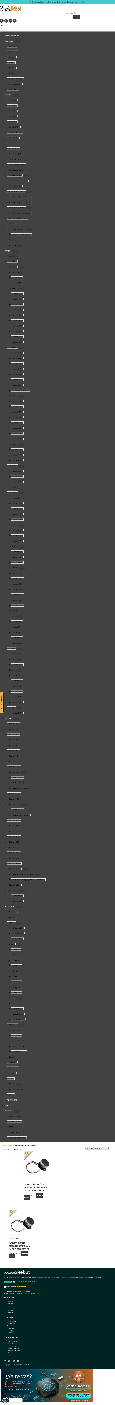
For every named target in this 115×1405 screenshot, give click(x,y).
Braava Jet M (17, 939)
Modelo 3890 (17, 439)
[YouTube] (14, 1361)
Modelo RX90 (17, 901)
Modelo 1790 (17, 331)
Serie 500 (12, 100)
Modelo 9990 (17, 562)
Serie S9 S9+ (13, 138)
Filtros (11, 63)
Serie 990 (12, 267)
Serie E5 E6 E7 (14, 127)
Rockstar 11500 (14, 869)
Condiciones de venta (13, 1348)
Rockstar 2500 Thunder (21, 815)
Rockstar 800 (13, 751)
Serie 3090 (12, 396)
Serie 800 (12, 116)
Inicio (4, 1146)
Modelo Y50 (17, 675)
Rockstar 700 (13, 745)
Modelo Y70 (17, 686)
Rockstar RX (13, 890)
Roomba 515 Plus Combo (21, 213)
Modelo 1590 (17, 321)
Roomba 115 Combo (20, 181)
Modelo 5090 (17, 471)
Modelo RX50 (17, 896)
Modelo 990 (17, 278)
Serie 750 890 (13, 256)
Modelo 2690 (17, 380)
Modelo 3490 (17, 417)
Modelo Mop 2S (18, 1019)
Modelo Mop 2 (18, 1014)
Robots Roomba (14, 245)
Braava (11, 923)
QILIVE (11, 1084)
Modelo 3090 (17, 401)
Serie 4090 (12, 444)
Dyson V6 (16, 949)
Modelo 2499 (17, 374)
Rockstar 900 (13, 756)
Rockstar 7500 (14, 847)
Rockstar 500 (13, 734)
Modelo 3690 (17, 428)
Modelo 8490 (17, 541)
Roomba (8, 95)
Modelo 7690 (17, 519)
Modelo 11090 (17, 579)
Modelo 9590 (17, 557)
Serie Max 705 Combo (16, 229)
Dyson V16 (16, 992)
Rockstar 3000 (14, 820)
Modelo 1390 (17, 310)
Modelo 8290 (17, 536)
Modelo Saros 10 (18, 1041)
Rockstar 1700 (14, 794)
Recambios (9, 41)
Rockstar (8, 718)
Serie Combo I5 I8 (15, 159)
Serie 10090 (13, 568)
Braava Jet (11, 1328)
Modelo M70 (17, 638)
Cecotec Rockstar (11, 1326)
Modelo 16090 (17, 605)
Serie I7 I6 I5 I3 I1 (15, 132)
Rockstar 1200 (14, 761)
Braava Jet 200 (18, 928)
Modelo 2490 (17, 369)
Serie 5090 (12, 466)
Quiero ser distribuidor (17, 1138)
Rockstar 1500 (14, 772)
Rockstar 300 (13, 729)
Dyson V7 (16, 955)
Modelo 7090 (17, 503)
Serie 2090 (12, 347)
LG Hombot (13, 1068)
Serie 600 (12, 106)
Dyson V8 (16, 960)
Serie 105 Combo (15, 175)
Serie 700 (12, 111)
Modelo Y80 (17, 691)
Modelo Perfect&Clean (20, 390)
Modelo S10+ (17, 1009)
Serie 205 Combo (15, 186)
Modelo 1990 (17, 342)
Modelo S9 (16, 1036)
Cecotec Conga (11, 1323)
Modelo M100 (17, 643)
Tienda (10, 1146)
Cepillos (12, 57)
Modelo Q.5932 (18, 1089)
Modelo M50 (17, 632)
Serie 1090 (12, 288)
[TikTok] (2, 21)
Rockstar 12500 (14, 885)
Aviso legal (14, 1346)
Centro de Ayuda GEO (13, 1341)
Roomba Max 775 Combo (21, 235)
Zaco (10, 1079)
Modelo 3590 (17, 423)
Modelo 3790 (17, 433)
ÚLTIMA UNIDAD (11, 1100)
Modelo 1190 (17, 299)
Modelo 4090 (17, 450)
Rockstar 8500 (14, 853)
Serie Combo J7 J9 (15, 154)
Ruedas (11, 73)
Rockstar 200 (13, 724)
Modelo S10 (17, 1003)
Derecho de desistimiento (13, 1350)
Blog (7, 1105)
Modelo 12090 (17, 584)
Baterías (12, 46)
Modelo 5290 (17, 476)
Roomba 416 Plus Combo (21, 202)
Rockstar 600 (13, 740)
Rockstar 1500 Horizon (20, 788)
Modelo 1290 (17, 304)
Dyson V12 (16, 976)
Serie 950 (12, 261)
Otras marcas (9, 906)
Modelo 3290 (17, 407)
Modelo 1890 (17, 337)
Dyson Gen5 (17, 987)
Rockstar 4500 (14, 831)
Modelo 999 (17, 283)
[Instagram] (6, 21)
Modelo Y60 (17, 681)
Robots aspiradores (12, 36)
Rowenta (12, 1057)
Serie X (11, 648)
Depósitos (12, 52)
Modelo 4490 (17, 455)
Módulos (10, 1312)
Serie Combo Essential (16, 165)
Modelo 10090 (17, 573)
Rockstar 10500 (14, 863)
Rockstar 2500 (14, 804)
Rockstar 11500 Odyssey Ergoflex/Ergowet (27, 874)
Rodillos (12, 68)
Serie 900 (12, 122)
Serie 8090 (12, 525)
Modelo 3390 (17, 412)
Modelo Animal (18, 272)
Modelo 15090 (17, 600)
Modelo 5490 (17, 482)
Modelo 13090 (17, 589)
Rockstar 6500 (14, 842)
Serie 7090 (12, 493)
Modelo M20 (17, 627)
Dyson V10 (16, 966)
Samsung (12, 1062)
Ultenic (11, 917)
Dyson (11, 944)
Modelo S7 (16, 1030)
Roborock (12, 1025)
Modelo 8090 (17, 530)
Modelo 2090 (17, 353)
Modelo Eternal (18, 498)
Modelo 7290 (17, 509)
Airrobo (11, 1073)
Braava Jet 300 (18, 933)
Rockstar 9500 (14, 858)
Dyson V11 (16, 971)
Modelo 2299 (17, 364)
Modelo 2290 (17, 358)
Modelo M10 (17, 622)
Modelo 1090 (17, 294)
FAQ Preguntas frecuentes (18, 1127)
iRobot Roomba (12, 1321)
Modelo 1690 (17, 326)
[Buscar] (76, 17)
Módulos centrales (15, 79)
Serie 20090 (13, 611)
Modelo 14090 (17, 595)
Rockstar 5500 (14, 837)
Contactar (8, 1111)
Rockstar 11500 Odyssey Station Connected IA (28, 880)
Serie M (11, 616)
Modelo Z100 (17, 713)
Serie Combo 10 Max (16, 170)
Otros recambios (14, 84)
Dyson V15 (16, 982)
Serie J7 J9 (12, 143)
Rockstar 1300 (14, 767)
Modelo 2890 (17, 385)
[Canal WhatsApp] (10, 21)
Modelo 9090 (17, 552)
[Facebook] (15, 21)
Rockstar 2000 (14, 799)
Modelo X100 (17, 665)
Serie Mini (12, 240)
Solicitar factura (14, 1132)
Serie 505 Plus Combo (16, 208)
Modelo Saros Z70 (19, 1052)
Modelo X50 (17, 654)
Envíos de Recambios (13, 1344)
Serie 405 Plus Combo (16, 192)
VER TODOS (13, 89)
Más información (35, 1293)
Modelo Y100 (17, 702)
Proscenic (12, 912)
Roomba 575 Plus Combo (17, 218)
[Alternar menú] (17, 41)
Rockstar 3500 (14, 826)
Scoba (11, 1095)
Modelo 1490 (17, 315)
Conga (7, 251)
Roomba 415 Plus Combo (21, 197)
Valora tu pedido (14, 1122)
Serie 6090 (12, 487)
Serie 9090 (12, 546)
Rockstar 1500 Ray (19, 783)
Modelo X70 (17, 659)
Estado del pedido (15, 1116)
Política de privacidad (13, 1353)
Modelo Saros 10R (19, 1046)
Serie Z (11, 708)
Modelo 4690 (17, 460)
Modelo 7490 (17, 514)
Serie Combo (13, 149)
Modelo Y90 (17, 697)
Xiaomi (11, 998)
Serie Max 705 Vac (15, 224)
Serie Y (11, 670)
